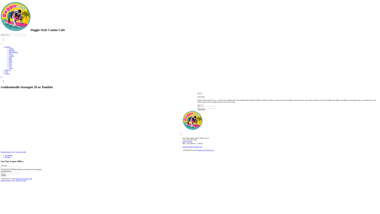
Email (6, 171)
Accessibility (9, 155)
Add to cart (201, 109)
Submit (4, 175)
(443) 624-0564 (187, 142)
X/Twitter (4, 165)
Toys (10, 66)
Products (7, 47)
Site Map (7, 157)
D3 (14, 152)
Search (3, 35)
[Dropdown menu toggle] (11, 47)
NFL (10, 63)
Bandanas (12, 50)
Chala (10, 54)
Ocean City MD (21, 152)
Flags (10, 57)
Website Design (6, 152)
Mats (10, 59)
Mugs (10, 61)
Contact (7, 74)
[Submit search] (25, 35)
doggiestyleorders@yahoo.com (192, 147)
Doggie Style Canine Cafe (205, 150)
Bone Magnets (13, 52)
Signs (10, 65)
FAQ (6, 72)
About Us (8, 70)
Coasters (11, 56)
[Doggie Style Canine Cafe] (15, 30)
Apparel (11, 49)
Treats (10, 68)
